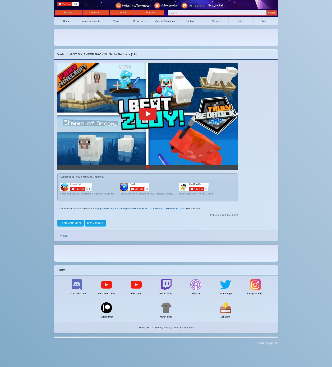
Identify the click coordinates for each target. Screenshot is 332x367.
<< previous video (71, 222)
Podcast (95, 12)
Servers (216, 21)
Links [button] (240, 21)
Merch (123, 12)
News (116, 21)
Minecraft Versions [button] (165, 21)
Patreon (150, 12)
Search (272, 12)
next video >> (95, 222)
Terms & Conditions (183, 327)
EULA (150, 327)
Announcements (91, 21)
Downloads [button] (139, 21)
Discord (68, 12)
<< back (63, 235)
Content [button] (190, 21)
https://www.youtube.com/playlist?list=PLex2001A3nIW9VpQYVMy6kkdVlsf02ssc (141, 208)
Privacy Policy (162, 327)
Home (66, 21)
